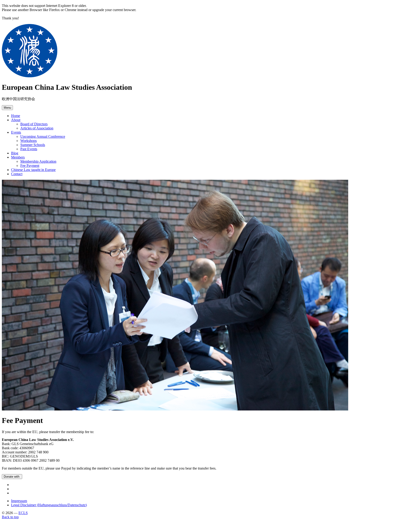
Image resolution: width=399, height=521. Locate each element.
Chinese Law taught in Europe (33, 170)
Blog (14, 153)
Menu (7, 107)
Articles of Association (36, 128)
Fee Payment (29, 166)
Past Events (28, 149)
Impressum (19, 501)
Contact (16, 174)
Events (16, 132)
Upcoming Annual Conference (42, 136)
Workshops (28, 141)
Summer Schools (32, 145)
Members (18, 157)
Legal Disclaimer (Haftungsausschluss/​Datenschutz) (49, 505)
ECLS (23, 513)
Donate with (12, 476)
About (15, 120)
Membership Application (38, 161)
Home (15, 116)
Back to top (10, 517)
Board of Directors (34, 124)
